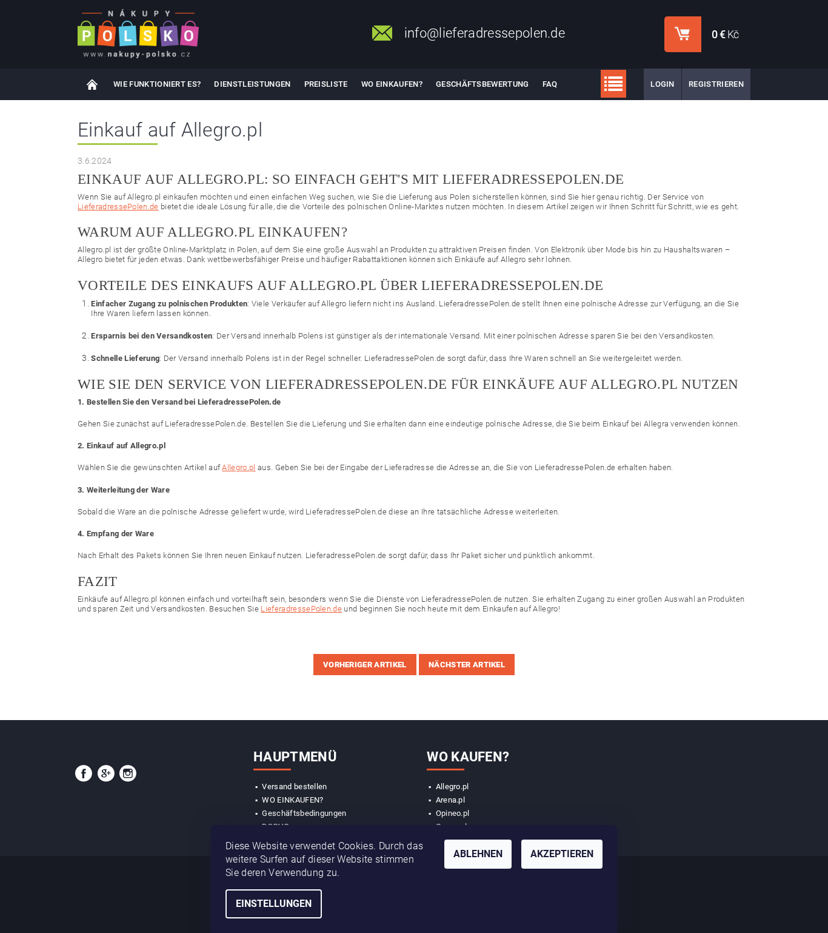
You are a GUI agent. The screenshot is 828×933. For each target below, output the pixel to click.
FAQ (550, 84)
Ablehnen (477, 854)
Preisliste (326, 84)
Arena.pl (451, 799)
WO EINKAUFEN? (391, 84)
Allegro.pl (238, 467)
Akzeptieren (561, 854)
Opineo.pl (453, 813)
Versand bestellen (294, 786)
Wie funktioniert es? (157, 84)
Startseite (92, 84)
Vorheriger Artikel (365, 664)
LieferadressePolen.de (118, 206)
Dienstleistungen (252, 84)
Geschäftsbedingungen (304, 813)
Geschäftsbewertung (482, 84)
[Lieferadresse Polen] (138, 33)
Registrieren (716, 84)
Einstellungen (274, 903)
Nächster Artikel (467, 664)
